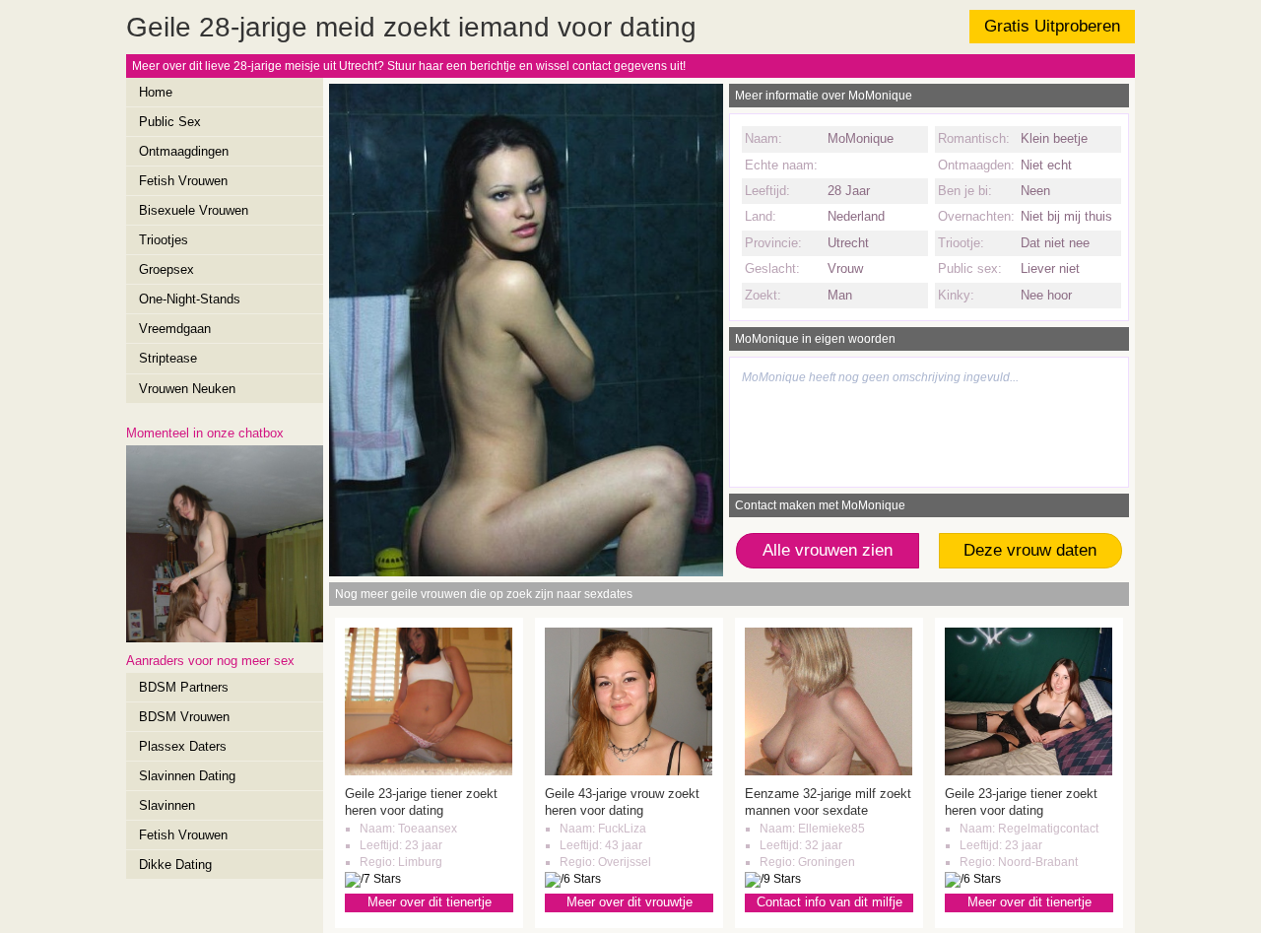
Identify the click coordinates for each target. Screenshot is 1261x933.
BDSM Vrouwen (184, 716)
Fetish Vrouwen (183, 180)
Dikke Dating (175, 864)
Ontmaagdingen (184, 151)
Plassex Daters (183, 746)
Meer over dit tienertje (429, 902)
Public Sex (170, 121)
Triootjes (163, 240)
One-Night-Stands (189, 299)
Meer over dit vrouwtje (629, 902)
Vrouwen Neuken (187, 388)
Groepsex (166, 269)
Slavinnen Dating (187, 775)
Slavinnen (167, 805)
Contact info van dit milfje (829, 902)
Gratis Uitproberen (1052, 26)
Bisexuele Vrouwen (193, 210)
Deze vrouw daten (1029, 550)
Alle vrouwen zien (828, 550)
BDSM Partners (184, 687)
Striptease (168, 358)
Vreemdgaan (175, 328)
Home (155, 92)
